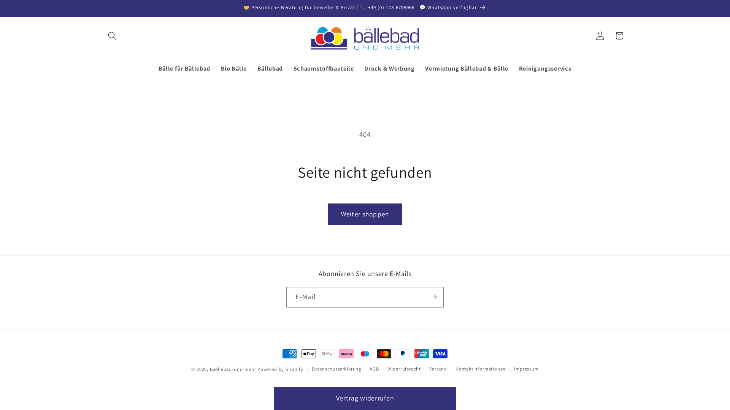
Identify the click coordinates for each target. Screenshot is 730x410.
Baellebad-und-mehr (233, 369)
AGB (374, 369)
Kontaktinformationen (480, 369)
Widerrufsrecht (404, 369)
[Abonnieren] (433, 297)
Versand (438, 369)
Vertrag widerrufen (365, 398)
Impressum (526, 369)
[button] (112, 36)
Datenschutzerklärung (336, 369)
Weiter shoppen (365, 214)
